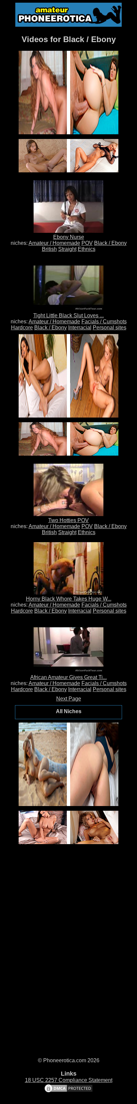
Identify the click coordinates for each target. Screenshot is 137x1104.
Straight (67, 249)
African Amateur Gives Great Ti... (68, 677)
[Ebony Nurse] (68, 231)
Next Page (68, 698)
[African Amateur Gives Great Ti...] (68, 671)
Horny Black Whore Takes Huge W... (68, 599)
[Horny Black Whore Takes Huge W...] (68, 593)
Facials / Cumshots (104, 321)
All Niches (68, 711)
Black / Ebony (110, 243)
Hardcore (22, 327)
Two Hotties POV (68, 520)
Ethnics (86, 249)
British (49, 249)
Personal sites (109, 327)
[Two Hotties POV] (68, 514)
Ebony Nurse (68, 237)
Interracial (79, 327)
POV (87, 243)
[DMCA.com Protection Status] (68, 1091)
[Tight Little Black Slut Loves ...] (68, 309)
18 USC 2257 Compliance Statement (68, 1080)
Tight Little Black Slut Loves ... (68, 315)
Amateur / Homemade (54, 243)
